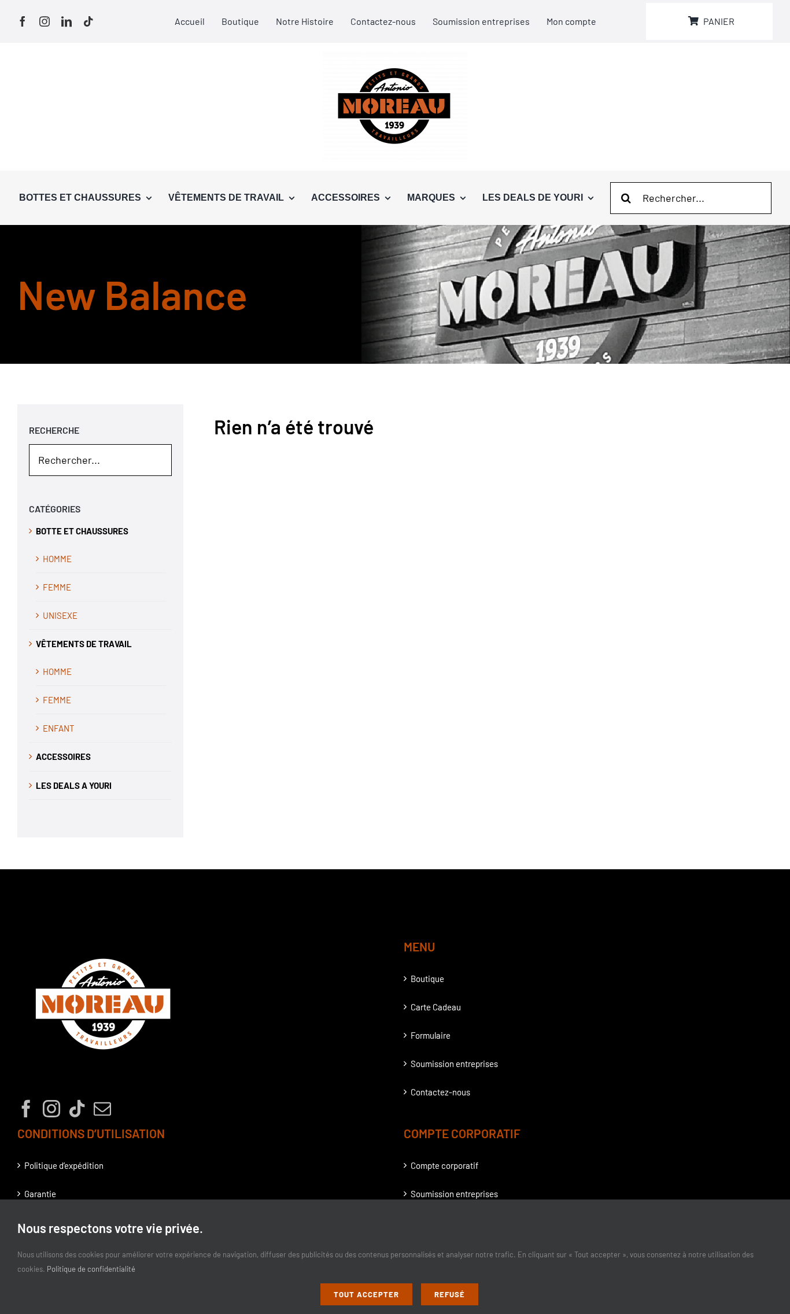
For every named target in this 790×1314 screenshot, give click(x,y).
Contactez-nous (440, 1092)
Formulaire (431, 1035)
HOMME (57, 558)
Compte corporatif (444, 1165)
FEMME (57, 587)
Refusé (449, 1294)
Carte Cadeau (436, 1007)
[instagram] (44, 21)
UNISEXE (60, 615)
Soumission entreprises (454, 1063)
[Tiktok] (77, 1108)
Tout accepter (366, 1294)
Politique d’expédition (64, 1165)
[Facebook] (26, 1108)
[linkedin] (66, 21)
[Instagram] (51, 1108)
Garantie (40, 1193)
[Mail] (102, 1108)
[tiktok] (88, 21)
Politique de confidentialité (91, 1269)
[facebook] (22, 21)
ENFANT (59, 728)
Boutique (427, 978)
